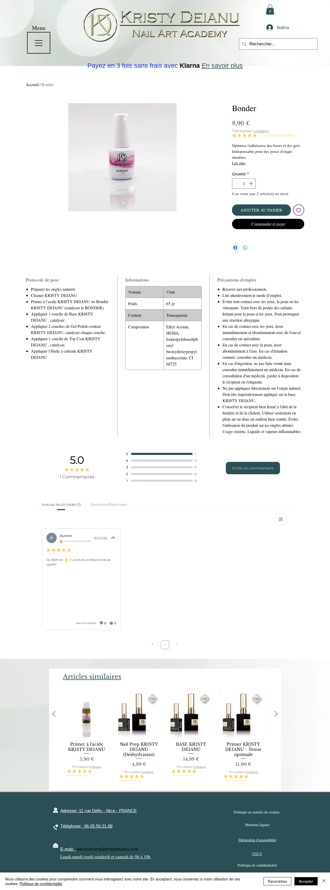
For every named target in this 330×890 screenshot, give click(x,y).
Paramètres (277, 881)
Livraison (261, 131)
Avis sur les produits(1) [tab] (61, 504)
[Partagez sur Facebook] (235, 248)
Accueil (32, 84)
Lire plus (238, 163)
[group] (165, 738)
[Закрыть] (324, 881)
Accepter (306, 881)
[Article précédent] (54, 714)
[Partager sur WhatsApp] (245, 248)
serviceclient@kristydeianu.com (107, 849)
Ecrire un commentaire (253, 468)
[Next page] (177, 645)
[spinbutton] (244, 183)
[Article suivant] (276, 714)
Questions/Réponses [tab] (108, 504)
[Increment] (251, 183)
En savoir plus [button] (222, 65)
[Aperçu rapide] (86, 713)
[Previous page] (152, 645)
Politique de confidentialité (41, 883)
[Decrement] (236, 183)
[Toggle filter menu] (281, 519)
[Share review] (113, 538)
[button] (270, 9)
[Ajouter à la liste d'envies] (298, 210)
